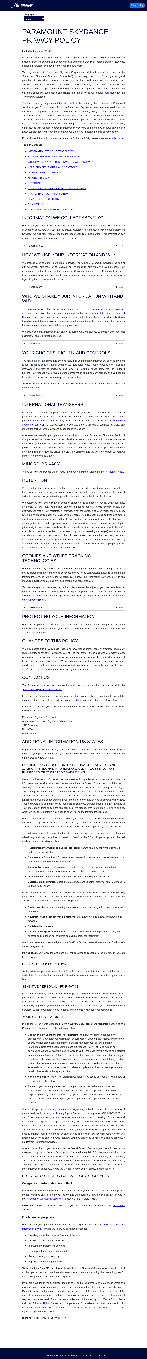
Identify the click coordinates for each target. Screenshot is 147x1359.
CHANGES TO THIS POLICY (43, 199)
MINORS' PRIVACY (38, 177)
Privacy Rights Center (100, 383)
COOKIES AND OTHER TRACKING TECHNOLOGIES (57, 188)
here (107, 92)
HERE (64, 1318)
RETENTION (35, 183)
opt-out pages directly (33, 599)
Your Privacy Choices (94, 1355)
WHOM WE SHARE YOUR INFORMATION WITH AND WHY (60, 162)
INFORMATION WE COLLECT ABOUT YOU (51, 151)
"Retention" (119, 1205)
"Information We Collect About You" (45, 1198)
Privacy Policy (55, 1355)
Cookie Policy (72, 1355)
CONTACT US (35, 204)
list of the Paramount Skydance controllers (80, 107)
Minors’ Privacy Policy (111, 471)
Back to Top (137, 5)
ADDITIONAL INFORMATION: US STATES (51, 209)
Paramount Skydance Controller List (42, 689)
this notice (117, 138)
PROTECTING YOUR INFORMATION (48, 193)
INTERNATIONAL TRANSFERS (45, 172)
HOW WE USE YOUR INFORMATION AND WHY (54, 156)
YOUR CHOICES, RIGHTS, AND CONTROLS (52, 167)
